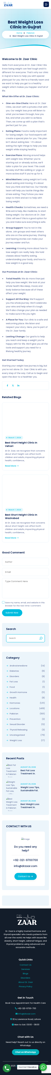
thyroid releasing (18, 729)
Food (12, 687)
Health (13, 697)
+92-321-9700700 (25, 860)
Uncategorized (17, 735)
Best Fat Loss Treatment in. (28, 772)
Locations (14, 708)
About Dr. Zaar (25, 982)
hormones (15, 703)
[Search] (41, 638)
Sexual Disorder (17, 724)
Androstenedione (18, 665)
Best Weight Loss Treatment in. (30, 806)
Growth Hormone (18, 692)
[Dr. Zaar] (7, 4)
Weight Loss (16, 740)
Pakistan (31, 33)
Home (19, 33)
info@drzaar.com (25, 866)
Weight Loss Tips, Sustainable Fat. (30, 789)
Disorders (14, 676)
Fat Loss (14, 681)
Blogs (25, 973)
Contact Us (24, 876)
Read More (11, 465)
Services (25, 969)
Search (11, 629)
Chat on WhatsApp (25, 1052)
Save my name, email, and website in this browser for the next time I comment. (25, 604)
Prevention (15, 719)
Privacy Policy (25, 986)
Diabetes (14, 671)
